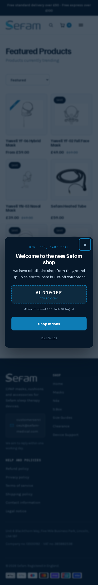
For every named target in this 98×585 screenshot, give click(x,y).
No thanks (49, 338)
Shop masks (49, 323)
